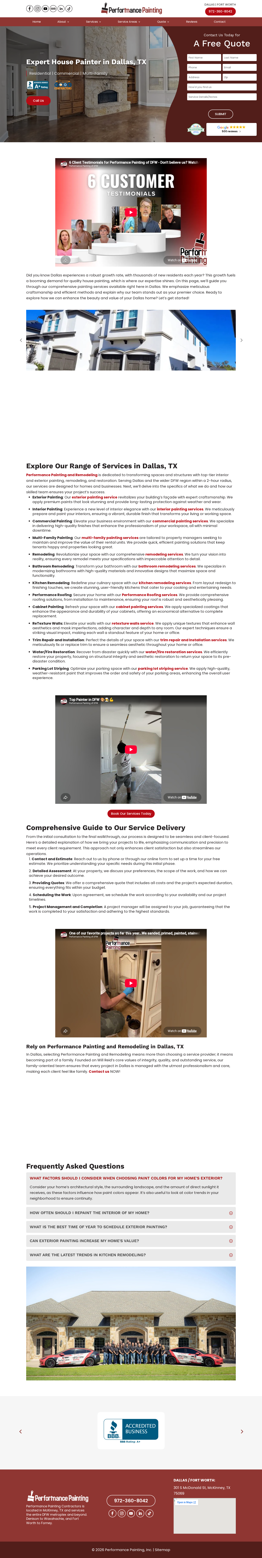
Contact (220, 22)
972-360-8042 (220, 11)
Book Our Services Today (131, 813)
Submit (220, 114)
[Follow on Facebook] (112, 1513)
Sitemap (162, 1549)
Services (92, 22)
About (61, 22)
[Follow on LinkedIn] (140, 1513)
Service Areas (127, 22)
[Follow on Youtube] (131, 1513)
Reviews (191, 22)
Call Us (38, 100)
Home (36, 22)
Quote (161, 22)
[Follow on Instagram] (122, 1513)
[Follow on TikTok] (149, 1513)
